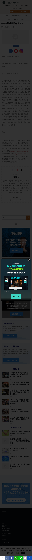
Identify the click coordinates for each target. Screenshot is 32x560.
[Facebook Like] (7, 558)
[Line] (20, 558)
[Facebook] (11, 558)
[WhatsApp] (16, 558)
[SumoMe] (29, 558)
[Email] (25, 558)
